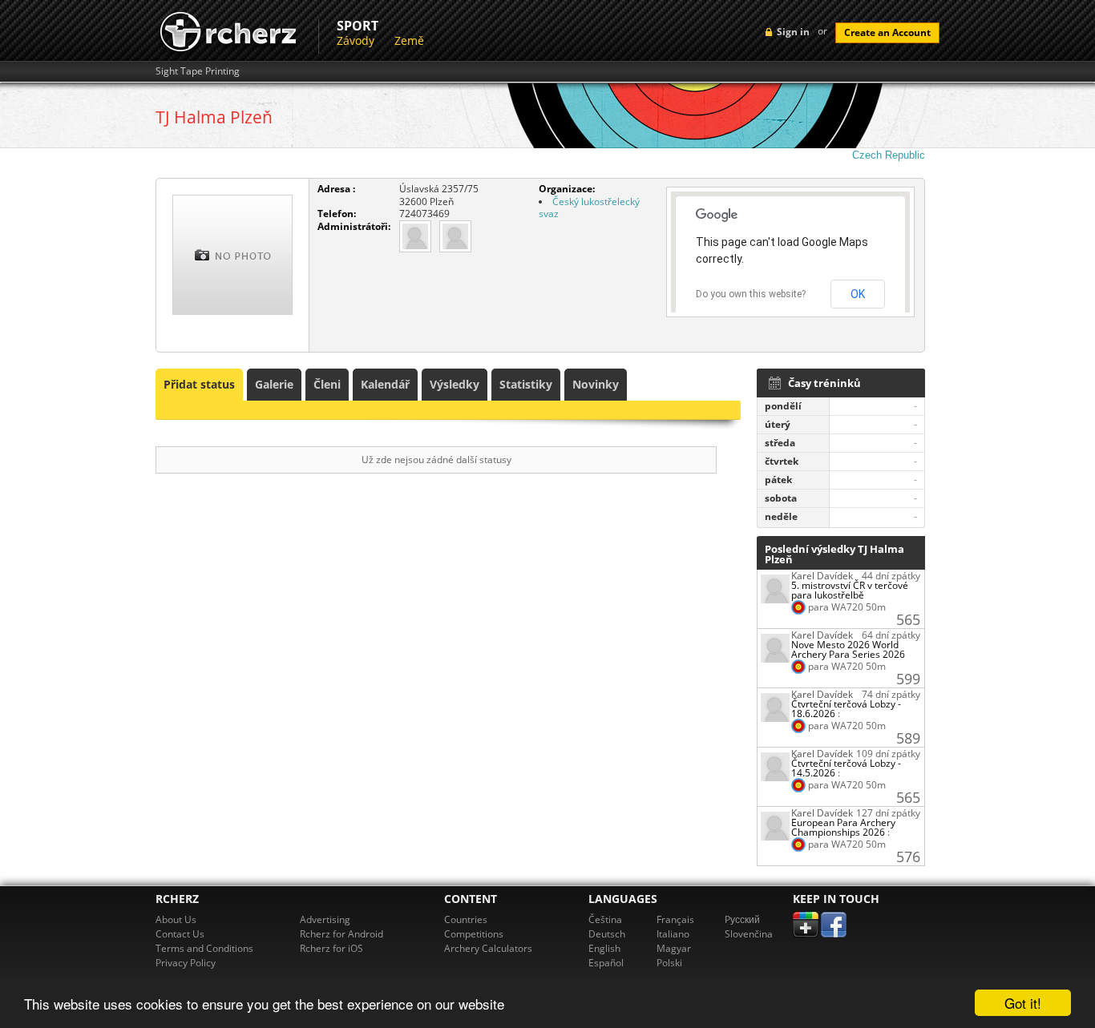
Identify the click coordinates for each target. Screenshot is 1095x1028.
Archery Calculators (488, 948)
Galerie (274, 384)
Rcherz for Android (341, 934)
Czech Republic (888, 155)
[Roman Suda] (415, 235)
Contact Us (180, 934)
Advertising (325, 919)
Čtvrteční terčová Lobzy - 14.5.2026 (846, 768)
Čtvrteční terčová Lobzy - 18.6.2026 (846, 708)
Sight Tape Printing (198, 71)
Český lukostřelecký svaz (589, 208)
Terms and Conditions (204, 948)
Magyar (674, 948)
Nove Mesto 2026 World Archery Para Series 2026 (848, 649)
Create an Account (887, 32)
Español (606, 963)
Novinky (595, 384)
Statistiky (525, 384)
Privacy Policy (186, 963)
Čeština (605, 919)
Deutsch (606, 934)
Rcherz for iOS (331, 948)
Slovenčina (749, 934)
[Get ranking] (775, 588)
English (604, 948)
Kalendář (385, 384)
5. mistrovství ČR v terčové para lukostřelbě (849, 590)
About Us (176, 919)
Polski (669, 963)
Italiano (673, 934)
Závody (355, 40)
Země (409, 40)
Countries (465, 919)
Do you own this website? (751, 294)
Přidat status (199, 384)
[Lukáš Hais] (455, 235)
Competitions (473, 934)
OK (858, 294)
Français (675, 919)
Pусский (742, 919)
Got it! (1022, 1003)
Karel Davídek (822, 576)
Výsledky (454, 384)
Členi (327, 384)
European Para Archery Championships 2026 (843, 827)
